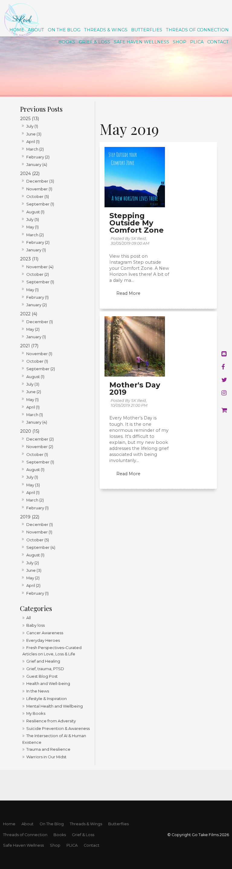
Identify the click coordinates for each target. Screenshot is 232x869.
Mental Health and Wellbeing (54, 706)
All (28, 617)
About (36, 30)
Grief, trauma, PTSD (45, 668)
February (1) (37, 297)
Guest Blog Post (42, 676)
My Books (35, 713)
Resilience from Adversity (51, 720)
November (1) (39, 188)
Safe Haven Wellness (141, 42)
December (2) (40, 439)
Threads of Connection (197, 30)
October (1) (37, 361)
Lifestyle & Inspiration (46, 698)
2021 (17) (29, 346)
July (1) (32, 126)
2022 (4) (28, 314)
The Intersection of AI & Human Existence (54, 738)
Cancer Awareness (44, 632)
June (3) (33, 134)
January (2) (36, 304)
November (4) (39, 266)
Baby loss (35, 625)
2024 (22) (30, 173)
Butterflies (146, 30)
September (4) (40, 547)
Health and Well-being (48, 683)
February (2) (38, 156)
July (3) (32, 384)
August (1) (35, 211)
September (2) (40, 368)
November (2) (39, 446)
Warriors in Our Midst (46, 756)
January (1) (36, 249)
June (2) (33, 391)
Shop (179, 42)
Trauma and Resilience (48, 749)
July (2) (32, 562)
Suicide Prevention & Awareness (58, 728)
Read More (128, 293)
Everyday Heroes (43, 640)
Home (16, 30)
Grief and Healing (43, 661)
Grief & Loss (94, 42)
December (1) (39, 321)
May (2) (33, 329)
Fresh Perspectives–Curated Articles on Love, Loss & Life (52, 650)
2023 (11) (29, 259)
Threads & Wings (105, 30)
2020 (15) (29, 431)
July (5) (32, 219)
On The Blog (64, 30)
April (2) (33, 585)
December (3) (40, 181)
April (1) (33, 141)
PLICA (197, 42)
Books (66, 42)
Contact (218, 42)
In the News (37, 691)
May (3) (33, 484)
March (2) (35, 149)
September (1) (40, 204)
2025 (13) (29, 118)
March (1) (34, 414)
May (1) (32, 226)
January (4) (36, 164)
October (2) (37, 274)
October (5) (37, 196)
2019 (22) (29, 517)
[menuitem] (9, 824)
